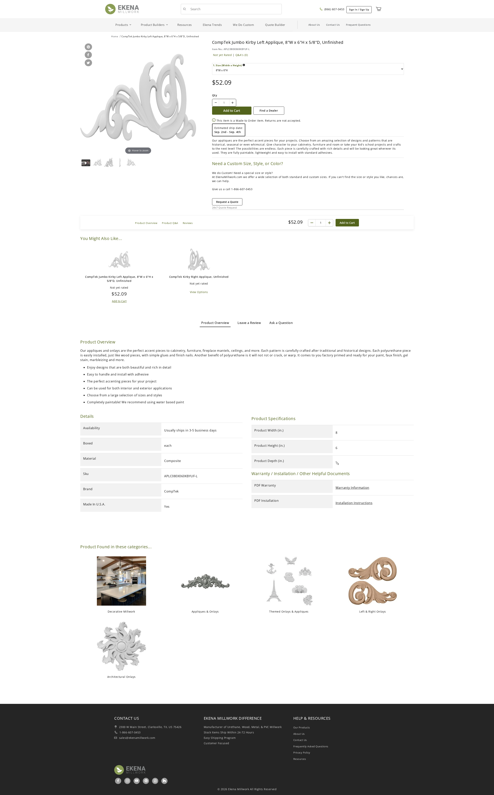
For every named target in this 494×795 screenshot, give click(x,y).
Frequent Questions (358, 24)
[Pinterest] (146, 781)
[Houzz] (164, 781)
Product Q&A (170, 223)
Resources (299, 759)
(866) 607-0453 (333, 9)
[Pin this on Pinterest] (87, 47)
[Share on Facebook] (87, 55)
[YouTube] (137, 781)
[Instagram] (127, 781)
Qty (214, 95)
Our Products (301, 727)
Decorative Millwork (121, 611)
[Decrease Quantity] (216, 102)
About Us (314, 24)
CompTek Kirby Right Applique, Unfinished (199, 277)
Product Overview (146, 223)
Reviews (188, 223)
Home (114, 36)
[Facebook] (118, 781)
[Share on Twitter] (87, 63)
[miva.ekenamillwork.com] (122, 9)
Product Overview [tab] (215, 323)
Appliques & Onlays (205, 611)
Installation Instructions (354, 503)
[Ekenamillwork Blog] (155, 781)
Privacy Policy (301, 752)
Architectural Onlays (121, 677)
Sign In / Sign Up (359, 9)
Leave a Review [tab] (249, 323)
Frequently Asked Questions (310, 746)
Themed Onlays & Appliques (289, 611)
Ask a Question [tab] (281, 323)
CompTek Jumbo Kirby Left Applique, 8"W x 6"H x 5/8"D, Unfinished (119, 279)
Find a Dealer (269, 110)
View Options (199, 292)
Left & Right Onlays (372, 611)
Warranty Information (352, 488)
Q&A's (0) (241, 55)
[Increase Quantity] (232, 102)
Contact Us (333, 24)
